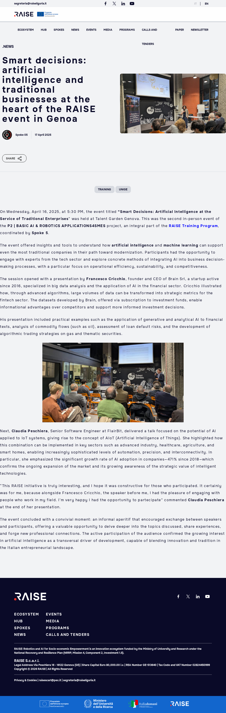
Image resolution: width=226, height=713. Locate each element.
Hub (44, 30)
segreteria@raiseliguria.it (30, 3)
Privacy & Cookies (26, 680)
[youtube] (132, 3)
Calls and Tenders (149, 37)
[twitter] (115, 3)
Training (104, 189)
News (75, 30)
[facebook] (106, 3)
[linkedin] (124, 3)
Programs (127, 30)
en (206, 4)
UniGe (123, 189)
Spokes (59, 30)
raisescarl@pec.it (50, 680)
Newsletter (199, 30)
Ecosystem (26, 30)
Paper (179, 30)
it (195, 4)
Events (91, 30)
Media (108, 30)
